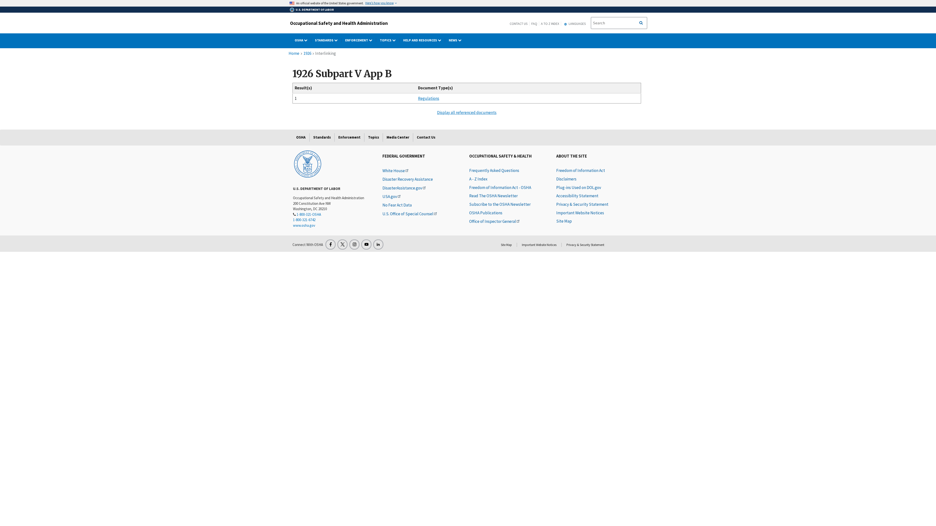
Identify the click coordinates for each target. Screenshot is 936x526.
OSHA (299, 40)
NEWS (453, 40)
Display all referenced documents (467, 112)
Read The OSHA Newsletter (493, 195)
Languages (577, 23)
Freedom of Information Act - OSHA (500, 187)
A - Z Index (478, 179)
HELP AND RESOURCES (420, 40)
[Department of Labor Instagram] (354, 244)
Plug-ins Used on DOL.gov (578, 187)
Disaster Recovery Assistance (407, 179)
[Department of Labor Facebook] (330, 244)
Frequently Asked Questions (494, 170)
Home (294, 53)
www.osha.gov (304, 225)
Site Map (564, 221)
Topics (386, 40)
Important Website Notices (580, 213)
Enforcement (357, 40)
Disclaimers (566, 179)
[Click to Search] (641, 23)
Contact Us (519, 23)
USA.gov (389, 196)
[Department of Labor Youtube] (366, 244)
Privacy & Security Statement (582, 204)
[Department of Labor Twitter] (342, 244)
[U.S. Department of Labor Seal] (307, 163)
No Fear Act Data (397, 205)
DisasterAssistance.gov (402, 188)
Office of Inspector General (492, 221)
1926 (307, 53)
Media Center (398, 137)
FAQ (534, 23)
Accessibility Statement (577, 195)
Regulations (428, 98)
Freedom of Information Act (580, 170)
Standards (324, 40)
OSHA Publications (485, 213)
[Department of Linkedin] (378, 244)
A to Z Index (550, 23)
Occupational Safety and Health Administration (339, 23)
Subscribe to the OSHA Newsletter (500, 204)
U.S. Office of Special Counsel (407, 213)
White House (393, 170)
